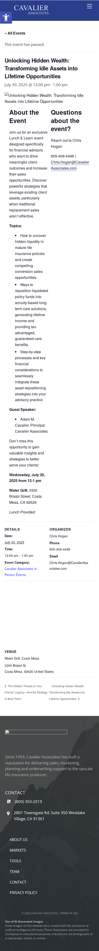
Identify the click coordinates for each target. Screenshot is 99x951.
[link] (6, 18)
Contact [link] (18, 882)
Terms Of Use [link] (69, 913)
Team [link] (14, 871)
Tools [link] (15, 860)
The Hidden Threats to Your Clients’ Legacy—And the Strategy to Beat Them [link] (26, 692)
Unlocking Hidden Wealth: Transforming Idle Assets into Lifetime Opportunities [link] (67, 692)
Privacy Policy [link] (23, 892)
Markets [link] (18, 850)
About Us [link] (19, 839)
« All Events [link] (15, 33)
